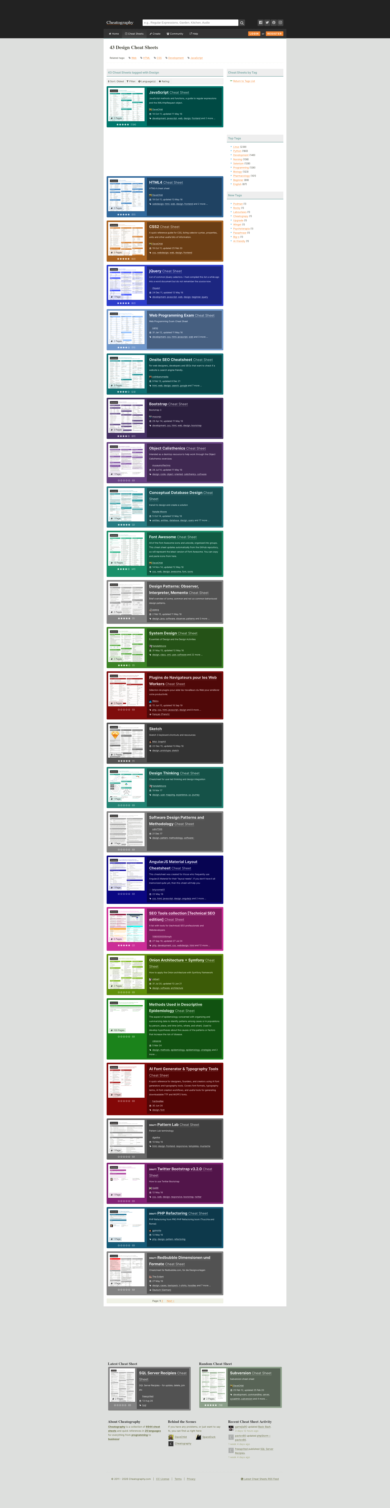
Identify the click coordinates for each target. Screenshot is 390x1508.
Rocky (236, 207)
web (180, 118)
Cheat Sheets (135, 33)
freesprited (147, 1396)
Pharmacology (241, 175)
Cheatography (116, 1426)
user (174, 654)
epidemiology (178, 1050)
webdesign (158, 204)
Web (133, 57)
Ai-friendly (239, 241)
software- (189, 838)
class (163, 654)
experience (181, 794)
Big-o (236, 236)
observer (180, 618)
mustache (205, 1146)
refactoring (179, 1239)
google (183, 385)
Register (274, 33)
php (154, 709)
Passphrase (239, 232)
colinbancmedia (160, 376)
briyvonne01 (158, 889)
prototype (165, 750)
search (175, 385)
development (159, 118)
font (184, 571)
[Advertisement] (195, 8)
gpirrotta (156, 1230)
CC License (162, 1478)
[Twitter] (267, 22)
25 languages (153, 1430)
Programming (241, 167)
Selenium (238, 163)
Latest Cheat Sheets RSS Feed (261, 1478)
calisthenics (190, 474)
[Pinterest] (274, 22)
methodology (176, 838)
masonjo (156, 416)
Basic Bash (264, 1426)
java (162, 618)
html (167, 204)
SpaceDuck (209, 1436)
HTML (146, 57)
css (154, 252)
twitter (198, 1196)
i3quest (156, 288)
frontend (196, 118)
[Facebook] (261, 22)
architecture (177, 988)
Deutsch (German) (161, 1290)
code (163, 474)
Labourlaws (239, 212)
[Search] (242, 22)
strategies (206, 1050)
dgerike (156, 1137)
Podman (238, 203)
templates (194, 1146)
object (170, 474)
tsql (144, 1405)
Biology (237, 171)
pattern (164, 838)
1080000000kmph (162, 936)
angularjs (186, 898)
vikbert (155, 979)
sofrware (201, 474)
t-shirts (183, 1285)
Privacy (191, 1478)
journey (196, 794)
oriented (178, 474)
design (187, 118)
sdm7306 (157, 829)
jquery (205, 297)
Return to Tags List (244, 81)
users (191, 520)
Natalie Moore (159, 511)
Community (176, 33)
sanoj (155, 328)
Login (254, 33)
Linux (236, 146)
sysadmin (235, 1398)
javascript (172, 118)
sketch (175, 750)
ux (189, 794)
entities (156, 520)
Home (115, 33)
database (174, 520)
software (170, 618)
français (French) (161, 714)
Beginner (238, 180)
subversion (246, 1398)
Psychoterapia (241, 228)
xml (169, 654)
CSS (159, 57)
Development (176, 57)
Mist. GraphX (159, 741)
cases (163, 1285)
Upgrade (238, 220)
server (266, 1394)
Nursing (237, 159)
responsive (181, 1146)
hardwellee (157, 1101)
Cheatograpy (240, 216)
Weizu (155, 701)
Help (195, 33)
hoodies (192, 1285)
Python (237, 150)
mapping (170, 794)
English (237, 184)
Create (156, 33)
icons (190, 571)
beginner (196, 297)
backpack (173, 1285)
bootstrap (196, 425)
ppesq (155, 609)
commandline (255, 1394)
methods (165, 1050)
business (113, 1439)
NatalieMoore (159, 646)
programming (139, 1434)
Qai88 (155, 1188)
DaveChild (157, 109)
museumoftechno (161, 465)
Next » (170, 1300)
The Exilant (158, 1276)
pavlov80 (240, 1435)
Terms (178, 1478)
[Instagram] (280, 22)
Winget (237, 224)
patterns (190, 618)
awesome (176, 571)
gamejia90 (241, 1426)
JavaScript (196, 57)
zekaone (156, 1041)
